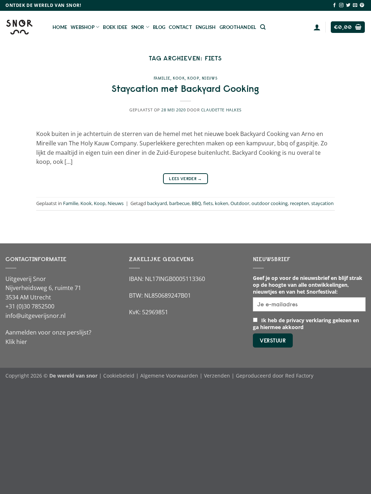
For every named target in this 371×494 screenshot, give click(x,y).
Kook (179, 78)
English (206, 27)
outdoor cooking (269, 203)
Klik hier (16, 342)
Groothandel (238, 27)
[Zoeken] (263, 27)
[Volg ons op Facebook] (334, 5)
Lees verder (185, 178)
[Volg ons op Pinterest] (362, 5)
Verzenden (217, 375)
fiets (208, 203)
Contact (180, 27)
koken (221, 203)
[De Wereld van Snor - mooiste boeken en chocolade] (23, 27)
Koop (193, 78)
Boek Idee (115, 27)
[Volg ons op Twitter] (348, 5)
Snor (138, 27)
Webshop (83, 27)
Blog (159, 27)
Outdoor (239, 203)
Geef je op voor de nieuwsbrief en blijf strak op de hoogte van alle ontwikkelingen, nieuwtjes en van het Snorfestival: (307, 284)
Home (60, 27)
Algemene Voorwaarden (169, 375)
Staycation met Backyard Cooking (185, 88)
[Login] (317, 27)
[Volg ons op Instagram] (341, 5)
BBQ (196, 203)
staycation (322, 203)
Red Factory (299, 375)
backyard (157, 203)
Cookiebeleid (118, 375)
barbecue (179, 203)
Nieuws (209, 78)
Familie (162, 78)
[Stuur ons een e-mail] (355, 5)
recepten (299, 203)
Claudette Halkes (221, 109)
